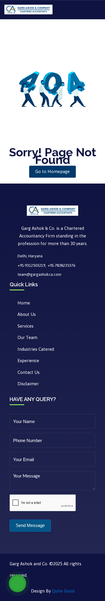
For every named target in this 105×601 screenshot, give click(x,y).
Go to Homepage (52, 171)
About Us (27, 314)
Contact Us (29, 372)
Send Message (30, 525)
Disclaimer (28, 383)
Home (24, 302)
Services (26, 325)
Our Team (27, 337)
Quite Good (63, 590)
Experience (28, 360)
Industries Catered (36, 349)
